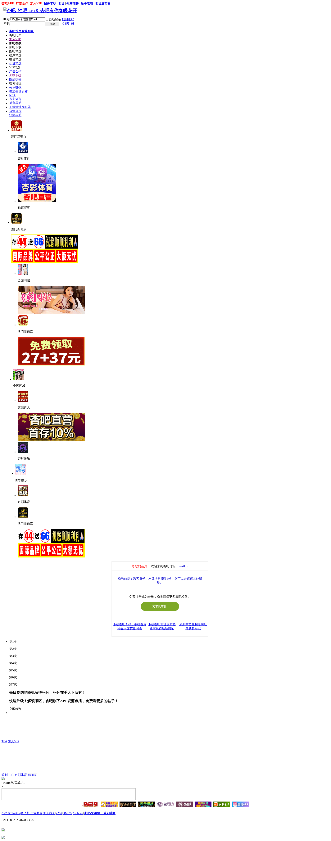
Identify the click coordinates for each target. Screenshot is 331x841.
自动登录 (55, 19)
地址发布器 (103, 3)
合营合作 (15, 111)
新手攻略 (87, 3)
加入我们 (49, 813)
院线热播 (15, 79)
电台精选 (15, 59)
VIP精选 (14, 67)
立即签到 (15, 709)
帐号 (6, 19)
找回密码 (68, 19)
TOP (4, 741)
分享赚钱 (15, 87)
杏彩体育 (15, 99)
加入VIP (36, 3)
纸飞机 (25, 813)
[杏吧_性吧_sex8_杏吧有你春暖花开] (40, 10)
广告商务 (36, 813)
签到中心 (8, 774)
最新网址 (32, 775)
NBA (12, 95)
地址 (61, 3)
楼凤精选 (15, 55)
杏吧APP (8, 3)
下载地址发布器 (20, 107)
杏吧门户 (15, 35)
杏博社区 (15, 83)
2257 (59, 813)
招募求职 (50, 3)
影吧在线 (15, 43)
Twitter (15, 813)
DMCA (67, 813)
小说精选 (15, 63)
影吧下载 (15, 47)
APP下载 (15, 75)
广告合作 (22, 3)
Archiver (78, 813)
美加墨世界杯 (18, 91)
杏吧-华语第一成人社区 (100, 813)
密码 (6, 23)
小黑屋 (6, 813)
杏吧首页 (21, 31)
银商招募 (72, 3)
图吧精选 (15, 51)
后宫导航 (15, 103)
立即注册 (68, 23)
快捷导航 (15, 115)
